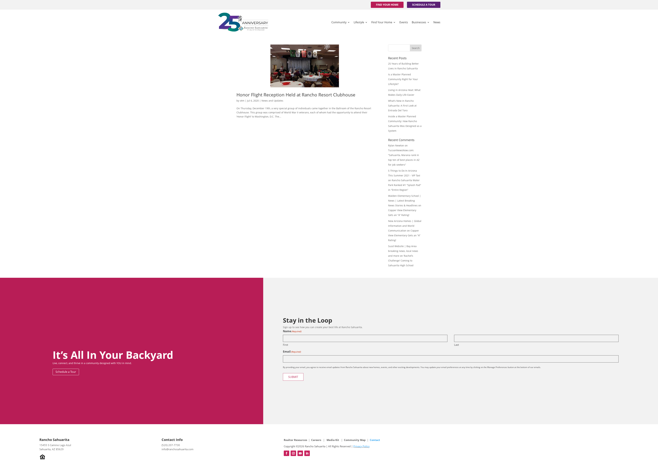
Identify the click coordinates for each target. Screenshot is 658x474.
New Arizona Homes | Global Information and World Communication (404, 225)
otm (242, 100)
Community (338, 22)
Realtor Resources (295, 440)
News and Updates (272, 100)
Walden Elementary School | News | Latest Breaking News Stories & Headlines (404, 200)
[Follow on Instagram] (293, 453)
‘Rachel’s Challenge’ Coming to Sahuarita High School (400, 260)
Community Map (355, 440)
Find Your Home (387, 4)
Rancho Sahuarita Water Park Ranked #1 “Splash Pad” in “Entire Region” (404, 185)
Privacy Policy (361, 446)
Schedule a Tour (423, 4)
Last (456, 344)
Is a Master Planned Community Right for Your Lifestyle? (403, 79)
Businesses (419, 22)
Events (403, 22)
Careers (316, 440)
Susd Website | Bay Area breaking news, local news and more (403, 251)
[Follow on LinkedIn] (307, 453)
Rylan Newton (396, 145)
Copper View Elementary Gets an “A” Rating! (404, 235)
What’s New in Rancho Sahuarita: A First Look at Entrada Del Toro (402, 105)
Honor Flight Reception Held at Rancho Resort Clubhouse (295, 95)
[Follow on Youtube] (300, 453)
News (436, 22)
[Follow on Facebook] (286, 453)
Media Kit (333, 440)
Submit (293, 377)
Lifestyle (359, 22)
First (285, 344)
